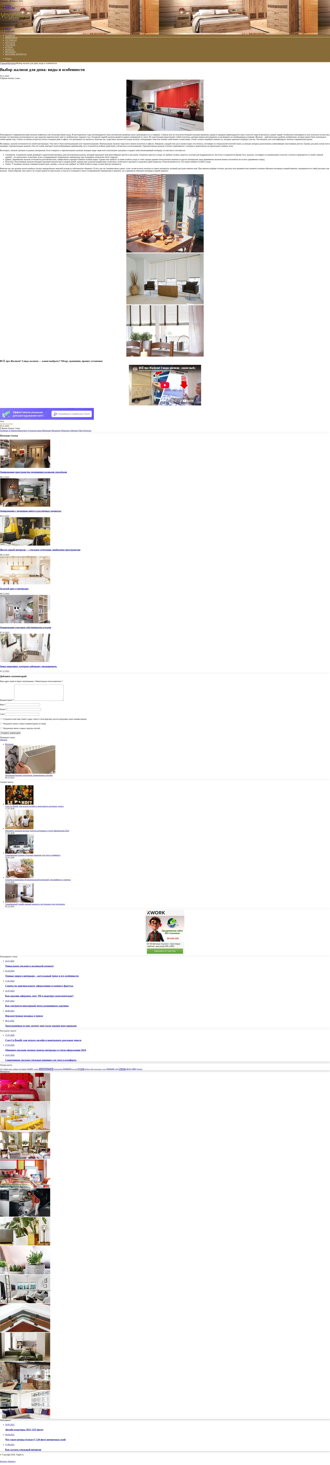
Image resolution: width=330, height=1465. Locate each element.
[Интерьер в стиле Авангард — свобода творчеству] (25, 1187)
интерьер (46, 1068)
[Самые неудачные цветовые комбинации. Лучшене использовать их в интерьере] (25, 1100)
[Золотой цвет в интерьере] (25, 584)
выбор (3, 424)
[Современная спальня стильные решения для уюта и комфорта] (19, 853)
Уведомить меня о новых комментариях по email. (24, 724)
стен (116, 1069)
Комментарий (7, 700)
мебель (87, 1069)
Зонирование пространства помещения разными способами (33, 472)
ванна (6, 1069)
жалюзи (9, 424)
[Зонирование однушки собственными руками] (25, 622)
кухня (81, 1068)
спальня (110, 1068)
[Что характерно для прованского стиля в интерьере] (25, 1158)
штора (139, 1069)
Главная (3, 63)
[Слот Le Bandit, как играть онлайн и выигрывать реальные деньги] (19, 804)
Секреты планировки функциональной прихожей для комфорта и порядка (38, 880)
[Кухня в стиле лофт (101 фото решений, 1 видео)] (25, 1389)
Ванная (9, 49)
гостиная (22, 1069)
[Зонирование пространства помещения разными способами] (25, 467)
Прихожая (11, 38)
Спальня (10, 45)
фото (128, 1069)
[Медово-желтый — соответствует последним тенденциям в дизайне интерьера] (25, 1129)
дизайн (30, 1069)
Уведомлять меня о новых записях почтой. (21, 728)
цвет (134, 1068)
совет (104, 1069)
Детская (10, 42)
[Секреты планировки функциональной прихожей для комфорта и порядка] (19, 877)
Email (3, 709)
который (74, 1069)
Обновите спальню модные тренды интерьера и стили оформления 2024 (37, 831)
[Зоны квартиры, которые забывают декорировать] (25, 661)
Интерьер (10, 52)
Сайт (2, 714)
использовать (58, 1069)
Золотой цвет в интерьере (14, 588)
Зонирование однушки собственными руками (25, 627)
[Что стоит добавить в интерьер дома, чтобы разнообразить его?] (25, 1245)
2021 (1, 1069)
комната (67, 1068)
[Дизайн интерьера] (14, 24)
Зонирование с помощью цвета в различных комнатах (30, 511)
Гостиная (11, 40)
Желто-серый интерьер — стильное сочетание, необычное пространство (40, 549)
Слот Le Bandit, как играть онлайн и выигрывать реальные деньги (34, 806)
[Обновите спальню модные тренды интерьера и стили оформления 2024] (19, 828)
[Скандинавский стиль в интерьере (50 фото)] (25, 1302)
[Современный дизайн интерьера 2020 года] (25, 1360)
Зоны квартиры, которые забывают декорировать (28, 666)
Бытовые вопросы (15, 54)
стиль (122, 1068)
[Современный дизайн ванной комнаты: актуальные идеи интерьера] (19, 902)
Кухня (9, 47)
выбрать (15, 1069)
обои (92, 1069)
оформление (98, 1069)
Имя (2, 705)
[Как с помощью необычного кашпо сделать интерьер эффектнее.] (25, 1274)
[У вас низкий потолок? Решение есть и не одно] (25, 1418)
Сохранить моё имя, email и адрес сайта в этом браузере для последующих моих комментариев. (45, 719)
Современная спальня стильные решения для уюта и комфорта (32, 855)
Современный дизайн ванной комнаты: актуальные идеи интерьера (35, 904)
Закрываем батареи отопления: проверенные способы (29, 775)
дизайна (36, 1069)
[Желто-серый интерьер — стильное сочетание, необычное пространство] (25, 545)
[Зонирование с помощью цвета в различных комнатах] (25, 506)
